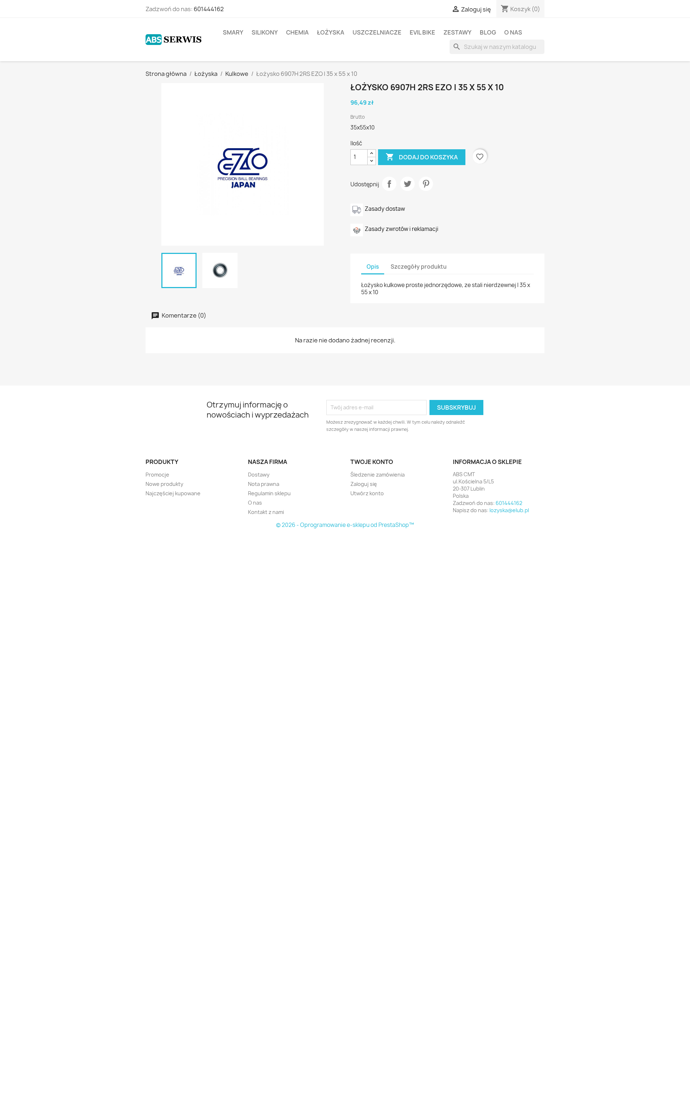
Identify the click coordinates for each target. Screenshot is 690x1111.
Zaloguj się (363, 484)
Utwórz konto (367, 493)
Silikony (265, 32)
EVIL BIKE (422, 32)
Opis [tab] (373, 266)
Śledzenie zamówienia (377, 474)
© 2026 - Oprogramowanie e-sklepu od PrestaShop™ (345, 525)
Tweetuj (407, 184)
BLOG (488, 32)
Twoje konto (371, 462)
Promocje (157, 474)
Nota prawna (263, 484)
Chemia (297, 32)
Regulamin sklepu (269, 493)
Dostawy (259, 474)
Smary (233, 32)
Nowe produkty (164, 484)
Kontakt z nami (266, 512)
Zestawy (457, 32)
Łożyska (330, 32)
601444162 (209, 9)
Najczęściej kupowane (173, 493)
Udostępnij (389, 184)
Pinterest (426, 184)
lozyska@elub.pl (509, 510)
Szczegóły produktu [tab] (419, 266)
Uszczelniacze (377, 32)
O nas (513, 32)
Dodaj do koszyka (422, 156)
